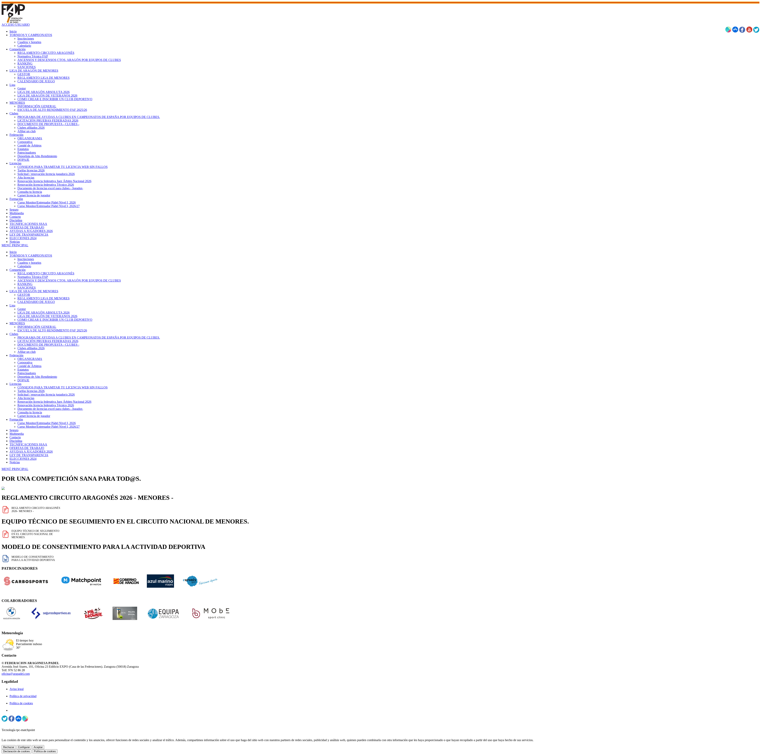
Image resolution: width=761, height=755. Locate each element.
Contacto (15, 437)
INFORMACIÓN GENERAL (36, 326)
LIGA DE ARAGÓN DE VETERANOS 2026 (47, 316)
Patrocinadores (26, 373)
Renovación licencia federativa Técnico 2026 (45, 405)
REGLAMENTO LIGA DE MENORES (43, 298)
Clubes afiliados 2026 (31, 348)
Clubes (14, 334)
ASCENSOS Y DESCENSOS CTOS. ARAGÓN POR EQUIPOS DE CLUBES (69, 280)
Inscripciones (25, 259)
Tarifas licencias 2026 (31, 391)
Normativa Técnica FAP (32, 277)
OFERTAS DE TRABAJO (27, 448)
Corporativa (24, 362)
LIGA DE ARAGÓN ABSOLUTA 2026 (43, 312)
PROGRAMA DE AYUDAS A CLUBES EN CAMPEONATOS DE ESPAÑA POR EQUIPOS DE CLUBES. (88, 337)
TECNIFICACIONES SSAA (28, 444)
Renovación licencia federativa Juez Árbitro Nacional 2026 (54, 401)
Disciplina (16, 441)
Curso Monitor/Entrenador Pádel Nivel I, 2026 (46, 423)
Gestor (21, 309)
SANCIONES (26, 287)
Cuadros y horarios (29, 262)
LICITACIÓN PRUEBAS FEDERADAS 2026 (47, 341)
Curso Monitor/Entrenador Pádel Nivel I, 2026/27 (48, 426)
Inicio (13, 252)
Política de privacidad (23, 696)
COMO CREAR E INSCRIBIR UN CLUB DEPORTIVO (54, 319)
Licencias (15, 384)
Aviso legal (17, 689)
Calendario (24, 266)
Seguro (14, 430)
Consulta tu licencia (29, 412)
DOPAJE (23, 380)
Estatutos (23, 369)
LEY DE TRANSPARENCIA (29, 455)
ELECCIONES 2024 (23, 458)
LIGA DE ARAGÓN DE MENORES (34, 291)
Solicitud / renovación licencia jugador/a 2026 (46, 394)
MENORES (17, 323)
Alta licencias (25, 398)
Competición (18, 269)
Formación (16, 419)
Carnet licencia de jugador (33, 416)
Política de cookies (21, 703)
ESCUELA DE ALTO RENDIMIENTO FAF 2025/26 (52, 330)
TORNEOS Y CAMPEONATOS (31, 255)
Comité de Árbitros (29, 366)
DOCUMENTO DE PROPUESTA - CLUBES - (48, 344)
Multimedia (17, 433)
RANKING (25, 284)
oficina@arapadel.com (16, 673)
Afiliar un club (26, 351)
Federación (16, 355)
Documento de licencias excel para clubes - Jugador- (50, 408)
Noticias (15, 462)
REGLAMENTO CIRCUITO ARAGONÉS (45, 273)
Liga (12, 305)
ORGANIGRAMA (29, 359)
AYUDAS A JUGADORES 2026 (31, 451)
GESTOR (23, 294)
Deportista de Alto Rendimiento (37, 376)
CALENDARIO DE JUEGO (36, 302)
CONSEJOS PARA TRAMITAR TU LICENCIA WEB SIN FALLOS (62, 387)
